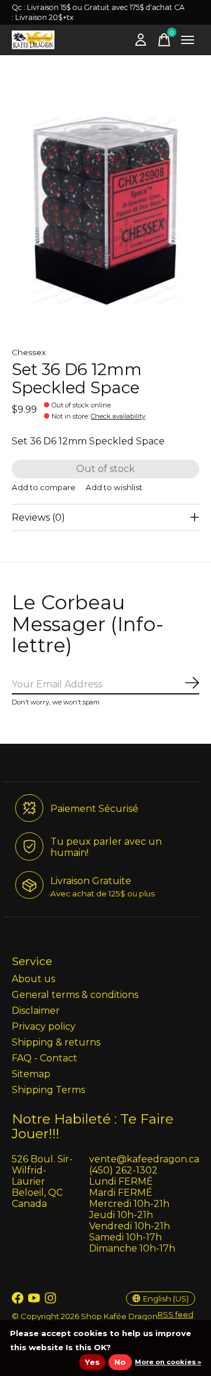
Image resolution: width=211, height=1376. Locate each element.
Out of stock (105, 468)
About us (33, 978)
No (120, 1362)
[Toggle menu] (187, 40)
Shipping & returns (56, 1042)
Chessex (29, 352)
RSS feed (175, 1314)
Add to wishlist (114, 487)
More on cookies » (168, 1362)
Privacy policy (44, 1026)
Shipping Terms (48, 1089)
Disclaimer (36, 1010)
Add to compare (44, 487)
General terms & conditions (75, 994)
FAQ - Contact (44, 1058)
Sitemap (31, 1074)
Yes (92, 1362)
